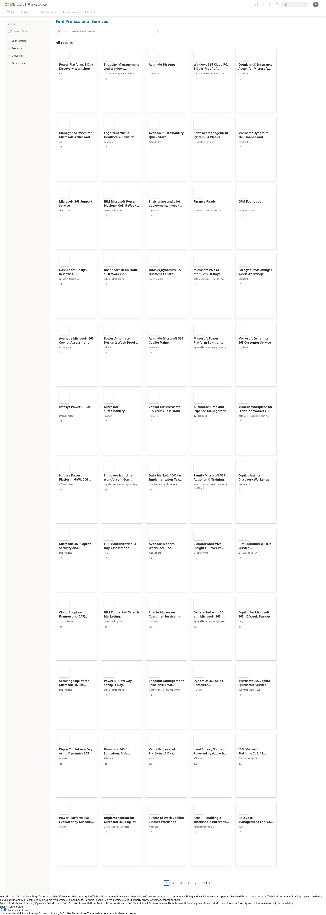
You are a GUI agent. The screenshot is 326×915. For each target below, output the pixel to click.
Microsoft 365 (59, 903)
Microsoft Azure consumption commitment (161, 896)
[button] (58, 31)
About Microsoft (177, 903)
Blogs (35, 896)
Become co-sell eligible (39, 899)
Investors (232, 903)
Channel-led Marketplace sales (112, 899)
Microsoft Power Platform (82, 903)
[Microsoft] (14, 4)
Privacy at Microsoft (215, 903)
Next (204, 882)
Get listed (235, 896)
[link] (76, 80)
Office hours (64, 896)
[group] (61, 78)
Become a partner (219, 896)
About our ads (109, 913)
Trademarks (93, 913)
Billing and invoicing (197, 896)
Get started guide (82, 896)
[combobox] (108, 31)
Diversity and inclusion (250, 903)
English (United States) (12, 906)
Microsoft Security (24, 903)
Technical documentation (106, 896)
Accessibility (270, 903)
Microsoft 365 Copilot (128, 903)
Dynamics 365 (43, 903)
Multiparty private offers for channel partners (155, 899)
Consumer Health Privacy (14, 913)
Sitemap (33, 913)
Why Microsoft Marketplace (15, 896)
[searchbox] (31, 31)
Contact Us (45, 913)
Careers (163, 903)
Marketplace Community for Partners (73, 899)
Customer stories (48, 896)
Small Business (150, 903)
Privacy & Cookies (61, 913)
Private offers (128, 896)
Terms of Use (79, 913)
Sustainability (285, 903)
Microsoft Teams (106, 903)
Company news (195, 903)
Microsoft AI (7, 903)
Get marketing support (254, 896)
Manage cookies (127, 913)
